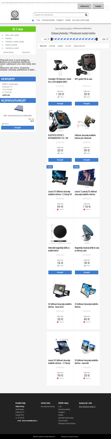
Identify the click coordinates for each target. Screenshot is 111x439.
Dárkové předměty (66, 28)
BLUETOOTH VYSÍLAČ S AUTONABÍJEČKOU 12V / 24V (58, 136)
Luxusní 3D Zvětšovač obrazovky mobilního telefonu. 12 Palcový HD (60, 193)
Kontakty (68, 20)
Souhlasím (98, 6)
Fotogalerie (60, 20)
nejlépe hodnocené (79, 46)
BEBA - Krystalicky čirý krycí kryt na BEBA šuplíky (18, 115)
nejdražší (60, 46)
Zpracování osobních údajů (80, 20)
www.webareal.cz (50, 436)
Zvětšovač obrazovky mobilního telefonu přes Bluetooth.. (85, 136)
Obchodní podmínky (48, 20)
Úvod (57, 28)
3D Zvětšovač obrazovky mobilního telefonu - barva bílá (86, 361)
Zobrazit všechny (8, 52)
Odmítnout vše (84, 6)
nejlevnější (52, 46)
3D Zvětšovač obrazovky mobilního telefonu (86, 305)
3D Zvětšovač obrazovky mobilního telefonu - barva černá (60, 305)
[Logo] (15, 15)
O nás (38, 20)
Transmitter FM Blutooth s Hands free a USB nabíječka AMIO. (59, 80)
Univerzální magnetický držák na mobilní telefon (58, 249)
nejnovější (68, 46)
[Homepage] (31, 20)
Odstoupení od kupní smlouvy (69, 436)
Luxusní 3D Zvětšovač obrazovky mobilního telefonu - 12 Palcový (59, 361)
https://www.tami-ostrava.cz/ (87, 406)
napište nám (6, 95)
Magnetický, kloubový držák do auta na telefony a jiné (87, 249)
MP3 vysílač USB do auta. (83, 79)
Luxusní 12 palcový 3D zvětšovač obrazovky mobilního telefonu (86, 193)
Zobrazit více (26, 52)
